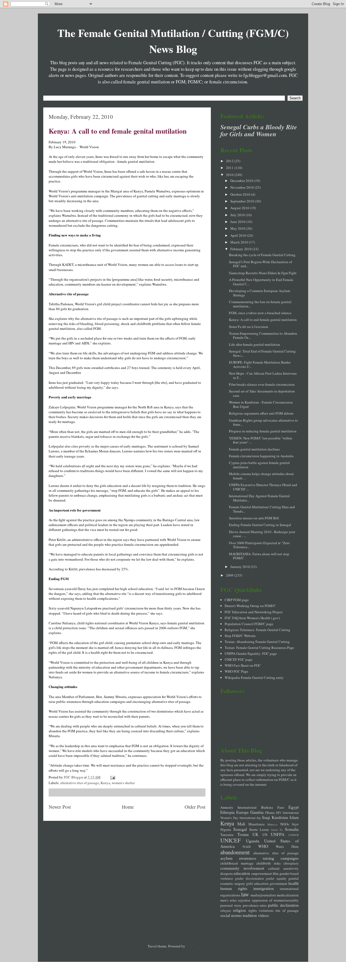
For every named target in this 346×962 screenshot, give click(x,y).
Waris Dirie (287, 846)
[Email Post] (112, 777)
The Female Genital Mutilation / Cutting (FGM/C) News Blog (173, 41)
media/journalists (263, 895)
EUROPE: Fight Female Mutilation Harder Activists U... (260, 364)
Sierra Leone (259, 829)
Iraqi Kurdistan (275, 817)
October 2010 (240, 194)
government (278, 883)
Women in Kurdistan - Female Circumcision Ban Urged (261, 404)
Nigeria (225, 829)
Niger (295, 824)
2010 (230, 174)
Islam (294, 817)
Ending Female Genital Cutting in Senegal (260, 524)
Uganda (252, 841)
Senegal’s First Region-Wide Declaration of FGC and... (260, 264)
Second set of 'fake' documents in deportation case (262, 393)
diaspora (226, 873)
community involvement (242, 868)
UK (255, 834)
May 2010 (238, 228)
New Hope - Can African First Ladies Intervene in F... (263, 375)
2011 (230, 167)
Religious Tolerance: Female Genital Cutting (257, 629)
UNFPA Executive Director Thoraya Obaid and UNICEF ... (263, 487)
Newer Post (60, 807)
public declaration (283, 905)
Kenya (105, 782)
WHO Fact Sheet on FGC (243, 665)
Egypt (293, 807)
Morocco (272, 824)
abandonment (235, 852)
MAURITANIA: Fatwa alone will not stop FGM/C (259, 556)
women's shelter (123, 782)
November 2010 (242, 187)
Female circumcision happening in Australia (261, 455)
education (242, 873)
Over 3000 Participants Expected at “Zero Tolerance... (259, 545)
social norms (231, 915)
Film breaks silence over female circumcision (262, 384)
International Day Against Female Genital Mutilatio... (259, 498)
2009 (230, 575)
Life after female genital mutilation (254, 344)
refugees (225, 911)
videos (263, 915)
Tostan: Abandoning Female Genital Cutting (257, 641)
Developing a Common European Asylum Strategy (259, 292)
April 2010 (238, 235)
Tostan (243, 834)
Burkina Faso (272, 807)
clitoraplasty (291, 863)
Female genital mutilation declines (254, 449)
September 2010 (242, 201)
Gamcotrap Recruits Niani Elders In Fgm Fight (263, 272)
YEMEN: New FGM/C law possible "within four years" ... (260, 440)
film (275, 873)
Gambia (257, 812)
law (245, 894)
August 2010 (240, 207)
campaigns (290, 858)
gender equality (276, 878)
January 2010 (240, 566)
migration (244, 900)
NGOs (284, 824)
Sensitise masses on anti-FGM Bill (254, 518)
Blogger (192, 946)
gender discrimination (249, 878)
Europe (242, 812)
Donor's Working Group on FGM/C (250, 605)
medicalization (288, 895)
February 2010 (241, 248)
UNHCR (293, 835)
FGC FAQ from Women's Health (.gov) (252, 617)
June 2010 (238, 221)
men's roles (228, 900)
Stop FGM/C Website (240, 635)
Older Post (195, 807)
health (293, 883)
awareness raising (256, 858)
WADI (246, 847)
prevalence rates (255, 905)
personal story (230, 905)
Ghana (270, 812)
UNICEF (230, 840)
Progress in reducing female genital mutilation (263, 431)
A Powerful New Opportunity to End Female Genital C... (261, 281)
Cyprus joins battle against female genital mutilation (259, 464)
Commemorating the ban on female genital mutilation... (260, 304)
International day (250, 818)
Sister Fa (277, 830)
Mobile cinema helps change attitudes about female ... (261, 475)
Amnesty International (238, 807)
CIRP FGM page (237, 599)
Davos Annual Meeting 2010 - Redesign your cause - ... (262, 533)
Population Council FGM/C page (249, 623)
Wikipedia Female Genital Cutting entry (254, 677)
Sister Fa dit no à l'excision (248, 326)
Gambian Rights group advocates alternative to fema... (263, 422)
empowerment (261, 873)
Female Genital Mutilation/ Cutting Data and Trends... (262, 509)
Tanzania (227, 834)
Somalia (292, 829)
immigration (263, 888)
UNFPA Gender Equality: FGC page (251, 653)
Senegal (240, 829)
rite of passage (287, 910)
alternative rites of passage (79, 782)
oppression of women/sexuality (275, 900)
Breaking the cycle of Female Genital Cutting (262, 254)
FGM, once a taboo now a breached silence (260, 312)
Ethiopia (227, 812)
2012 (230, 160)
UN (264, 834)
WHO (263, 846)
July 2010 (238, 214)
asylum (226, 858)
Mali (241, 823)
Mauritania (256, 824)
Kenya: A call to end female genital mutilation (118, 131)
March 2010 (239, 242)
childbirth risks (268, 863)
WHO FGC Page (236, 671)
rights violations (261, 910)
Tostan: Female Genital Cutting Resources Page (259, 647)
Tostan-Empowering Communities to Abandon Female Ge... (263, 335)
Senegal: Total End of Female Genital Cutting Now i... (262, 353)
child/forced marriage (237, 863)
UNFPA (277, 834)
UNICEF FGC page (238, 659)
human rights (233, 888)
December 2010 (242, 180)
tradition (250, 915)
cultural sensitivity (283, 868)
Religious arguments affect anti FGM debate (261, 413)
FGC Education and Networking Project (254, 611)
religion (239, 910)
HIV (278, 813)
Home (128, 807)
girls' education (257, 883)
